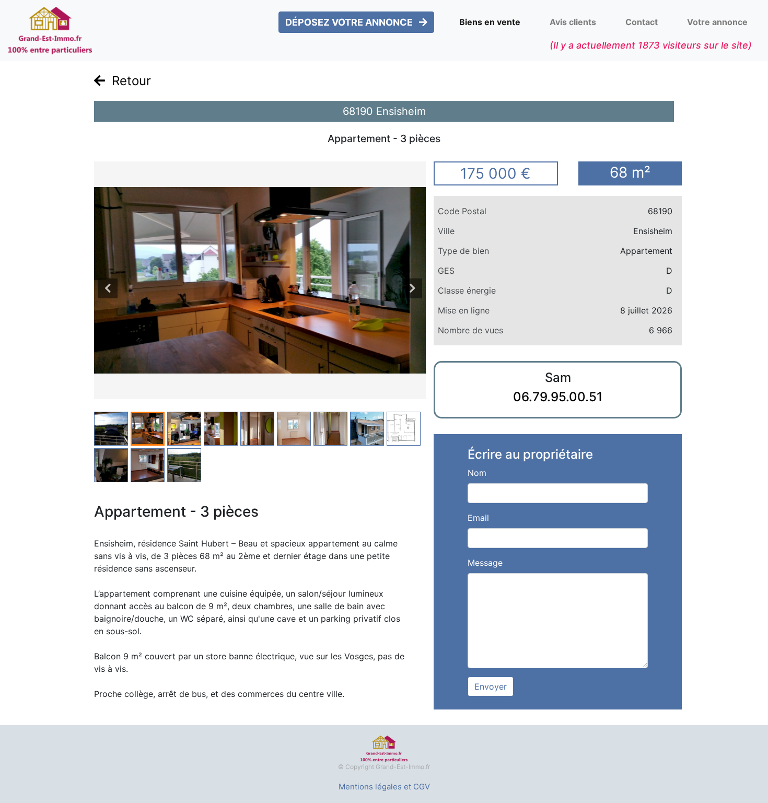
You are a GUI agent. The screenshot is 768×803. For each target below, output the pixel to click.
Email (478, 518)
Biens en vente (489, 22)
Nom (477, 473)
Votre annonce (717, 22)
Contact (641, 22)
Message (485, 562)
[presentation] (108, 288)
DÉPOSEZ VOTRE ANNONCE (350, 22)
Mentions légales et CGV (384, 787)
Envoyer (490, 686)
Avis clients (573, 22)
